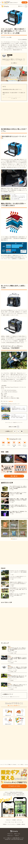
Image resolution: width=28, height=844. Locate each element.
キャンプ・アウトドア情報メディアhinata (8, 764)
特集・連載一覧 (14, 476)
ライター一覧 (13, 822)
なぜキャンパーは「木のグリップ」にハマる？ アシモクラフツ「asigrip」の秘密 (17, 493)
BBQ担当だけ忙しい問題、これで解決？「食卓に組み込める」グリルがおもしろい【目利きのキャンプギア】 (18, 500)
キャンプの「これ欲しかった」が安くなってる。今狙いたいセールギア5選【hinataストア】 (18, 506)
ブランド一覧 (7, 822)
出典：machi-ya (4, 369)
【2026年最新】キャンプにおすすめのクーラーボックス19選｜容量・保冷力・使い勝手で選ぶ (18, 197)
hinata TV (17, 835)
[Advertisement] (14, 624)
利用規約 (4, 824)
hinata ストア (10, 833)
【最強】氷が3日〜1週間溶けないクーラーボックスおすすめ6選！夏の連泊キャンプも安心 (18, 583)
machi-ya (11, 401)
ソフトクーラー (19, 422)
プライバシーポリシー (12, 824)
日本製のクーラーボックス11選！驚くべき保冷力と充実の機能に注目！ (18, 594)
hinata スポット (10, 835)
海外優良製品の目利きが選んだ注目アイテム (12, 89)
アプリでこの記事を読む (22, 39)
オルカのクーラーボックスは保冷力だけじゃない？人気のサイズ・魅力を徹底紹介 (17, 572)
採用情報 (18, 824)
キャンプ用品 (9, 37)
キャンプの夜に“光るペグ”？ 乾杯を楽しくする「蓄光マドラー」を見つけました (18, 512)
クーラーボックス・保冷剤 (11, 422)
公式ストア (22, 6)
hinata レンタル (17, 833)
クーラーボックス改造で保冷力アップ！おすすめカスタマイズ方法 (17, 577)
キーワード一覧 (20, 822)
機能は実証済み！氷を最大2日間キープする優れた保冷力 (14, 93)
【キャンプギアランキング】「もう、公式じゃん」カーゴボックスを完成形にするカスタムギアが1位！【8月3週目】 (17, 487)
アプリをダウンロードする (14, 786)
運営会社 (23, 824)
